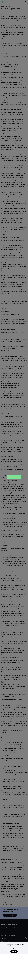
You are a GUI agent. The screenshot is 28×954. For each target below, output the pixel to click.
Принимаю (14, 951)
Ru (17, 477)
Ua (11, 477)
